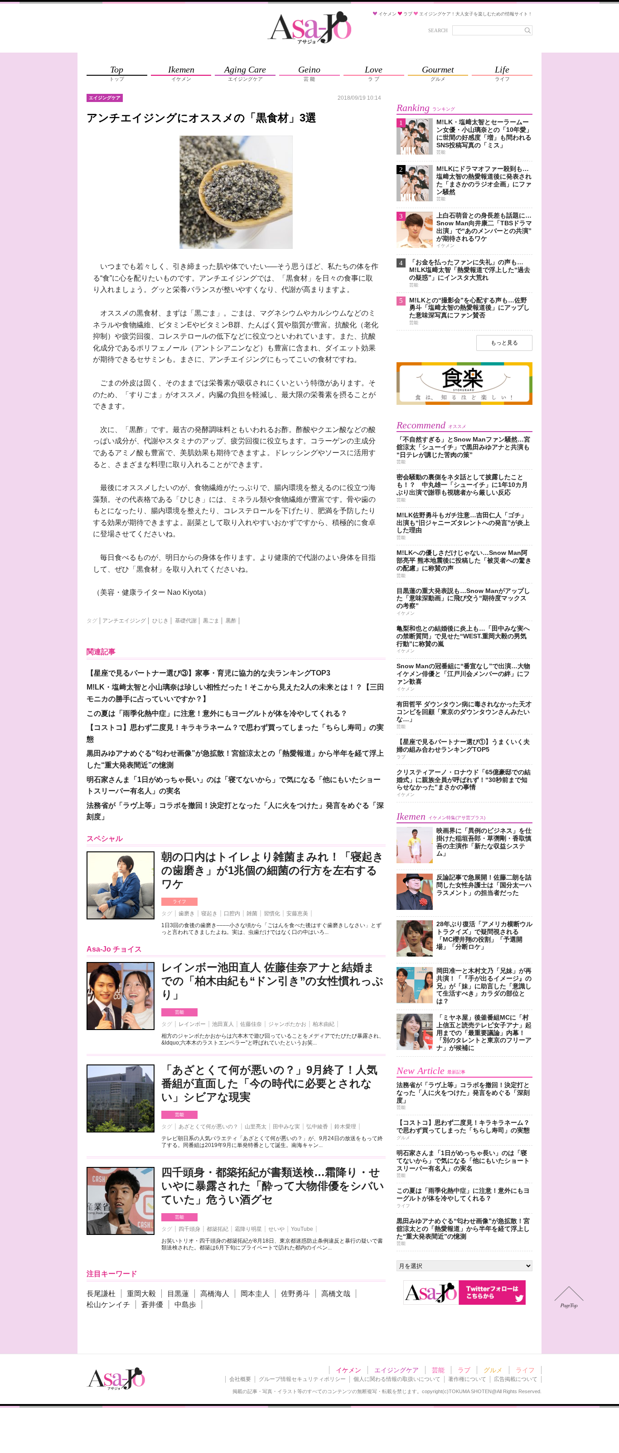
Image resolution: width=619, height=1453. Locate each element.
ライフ (179, 901)
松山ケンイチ (108, 1304)
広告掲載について (515, 1379)
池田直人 (223, 1024)
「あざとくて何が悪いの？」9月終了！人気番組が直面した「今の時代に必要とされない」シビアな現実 (269, 1083)
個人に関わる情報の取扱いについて (396, 1379)
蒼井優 (152, 1304)
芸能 (179, 1012)
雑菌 (252, 913)
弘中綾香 (317, 1126)
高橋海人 (214, 1293)
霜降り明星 (248, 1229)
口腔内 (232, 913)
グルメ (493, 1370)
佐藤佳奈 (251, 1024)
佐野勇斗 (295, 1293)
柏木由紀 (323, 1024)
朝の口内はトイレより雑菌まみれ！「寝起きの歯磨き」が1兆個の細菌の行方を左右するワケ (272, 870)
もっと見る (504, 343)
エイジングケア (396, 1370)
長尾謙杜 (101, 1293)
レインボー (192, 1024)
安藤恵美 (297, 913)
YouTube (302, 1229)
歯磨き (187, 913)
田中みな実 (286, 1126)
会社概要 (240, 1379)
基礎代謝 (186, 620)
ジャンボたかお (287, 1024)
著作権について (467, 1379)
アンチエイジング (124, 620)
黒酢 (231, 620)
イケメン (348, 1370)
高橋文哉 (335, 1293)
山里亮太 (255, 1126)
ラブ (464, 1370)
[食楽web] (464, 403)
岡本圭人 (255, 1293)
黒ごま (211, 620)
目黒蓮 (178, 1293)
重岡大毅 (141, 1293)
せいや (276, 1229)
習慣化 (272, 913)
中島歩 (185, 1304)
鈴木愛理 (345, 1126)
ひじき (160, 620)
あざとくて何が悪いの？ (208, 1126)
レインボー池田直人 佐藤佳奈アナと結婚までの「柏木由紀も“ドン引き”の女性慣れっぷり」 (272, 981)
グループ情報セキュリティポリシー (302, 1379)
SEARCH (438, 30)
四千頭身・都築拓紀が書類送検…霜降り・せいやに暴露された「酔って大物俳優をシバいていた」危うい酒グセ (272, 1185)
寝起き (209, 913)
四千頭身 (189, 1229)
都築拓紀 (217, 1229)
